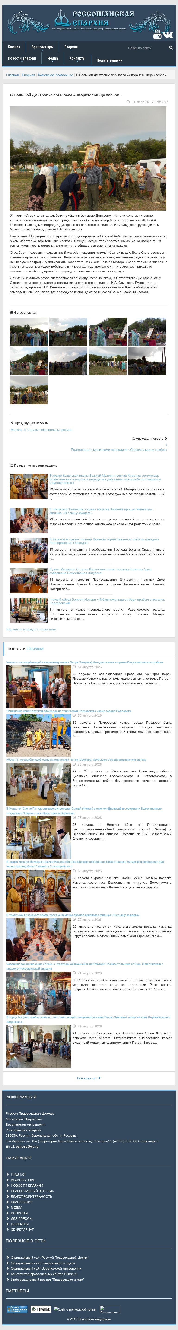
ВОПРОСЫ (18, 1212)
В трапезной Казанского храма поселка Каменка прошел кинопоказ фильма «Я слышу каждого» (100, 511)
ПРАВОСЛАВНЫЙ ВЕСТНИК (31, 1190)
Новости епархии (22, 59)
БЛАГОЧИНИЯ (21, 1201)
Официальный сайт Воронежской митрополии (45, 1268)
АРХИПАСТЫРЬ (22, 1179)
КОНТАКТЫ (19, 1224)
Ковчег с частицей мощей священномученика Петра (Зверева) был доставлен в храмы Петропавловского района (84, 662)
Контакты (77, 59)
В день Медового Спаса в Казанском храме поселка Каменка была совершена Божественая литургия (100, 571)
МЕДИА (15, 1207)
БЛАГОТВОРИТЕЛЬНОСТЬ (30, 1196)
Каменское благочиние (55, 74)
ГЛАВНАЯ (17, 1174)
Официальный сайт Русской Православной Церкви (49, 1257)
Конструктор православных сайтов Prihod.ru (43, 1273)
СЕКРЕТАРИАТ (21, 1229)
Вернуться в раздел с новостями (31, 629)
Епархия (71, 48)
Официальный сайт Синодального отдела (42, 1263)
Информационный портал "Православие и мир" (46, 1279)
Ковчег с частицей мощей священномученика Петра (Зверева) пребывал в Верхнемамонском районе (76, 759)
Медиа (52, 59)
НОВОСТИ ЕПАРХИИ (26, 1185)
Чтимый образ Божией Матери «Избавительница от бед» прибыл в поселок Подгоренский (107, 601)
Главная (14, 46)
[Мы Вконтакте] (167, 36)
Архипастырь (42, 48)
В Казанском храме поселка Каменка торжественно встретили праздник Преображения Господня (104, 541)
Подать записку (109, 60)
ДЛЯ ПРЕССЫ (20, 1218)
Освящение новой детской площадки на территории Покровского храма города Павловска (68, 711)
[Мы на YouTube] (157, 36)
